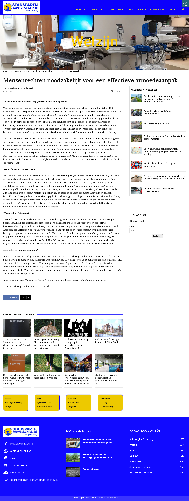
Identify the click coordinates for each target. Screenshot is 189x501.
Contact (173, 9)
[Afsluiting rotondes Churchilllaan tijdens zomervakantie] (136, 138)
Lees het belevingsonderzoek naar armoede (26, 286)
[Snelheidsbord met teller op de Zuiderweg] (136, 165)
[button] (183, 9)
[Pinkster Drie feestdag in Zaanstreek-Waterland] (109, 328)
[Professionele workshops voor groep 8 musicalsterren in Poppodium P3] (78, 328)
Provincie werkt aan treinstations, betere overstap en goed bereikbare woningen (162, 151)
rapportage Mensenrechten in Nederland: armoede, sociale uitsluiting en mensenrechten (59, 280)
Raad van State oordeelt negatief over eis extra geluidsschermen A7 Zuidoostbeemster (163, 99)
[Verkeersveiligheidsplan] (136, 125)
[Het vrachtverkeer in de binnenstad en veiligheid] (73, 443)
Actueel (80, 9)
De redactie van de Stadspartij (18, 88)
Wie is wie (97, 9)
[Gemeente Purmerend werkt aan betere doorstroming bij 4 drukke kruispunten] (136, 178)
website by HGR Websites (108, 497)
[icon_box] (18, 443)
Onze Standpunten (120, 9)
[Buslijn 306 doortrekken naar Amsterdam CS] (136, 190)
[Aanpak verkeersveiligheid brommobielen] (136, 112)
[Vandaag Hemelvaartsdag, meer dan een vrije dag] (48, 363)
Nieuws (14, 71)
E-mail (131, 227)
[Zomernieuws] (73, 472)
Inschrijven (157, 236)
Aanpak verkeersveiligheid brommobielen (157, 112)
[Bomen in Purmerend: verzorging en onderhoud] (73, 457)
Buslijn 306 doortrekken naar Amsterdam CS (159, 190)
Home (5, 71)
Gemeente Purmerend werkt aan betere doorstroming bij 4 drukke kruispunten (164, 177)
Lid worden (157, 9)
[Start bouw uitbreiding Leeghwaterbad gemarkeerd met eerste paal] (109, 363)
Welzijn (22, 71)
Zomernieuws (90, 469)
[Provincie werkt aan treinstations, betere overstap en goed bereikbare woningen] (136, 150)
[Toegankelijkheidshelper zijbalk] (185, 3)
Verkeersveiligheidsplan (156, 123)
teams (140, 9)
